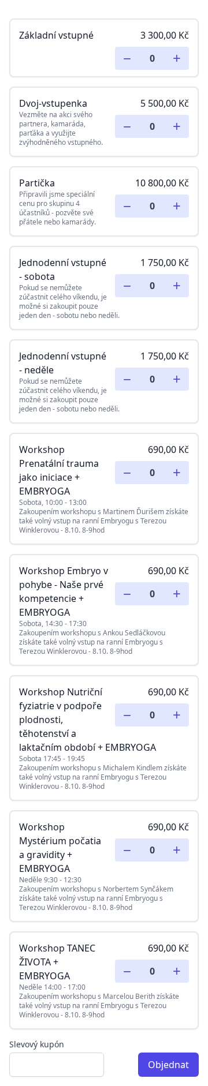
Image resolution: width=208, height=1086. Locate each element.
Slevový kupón (36, 1044)
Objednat (168, 1064)
